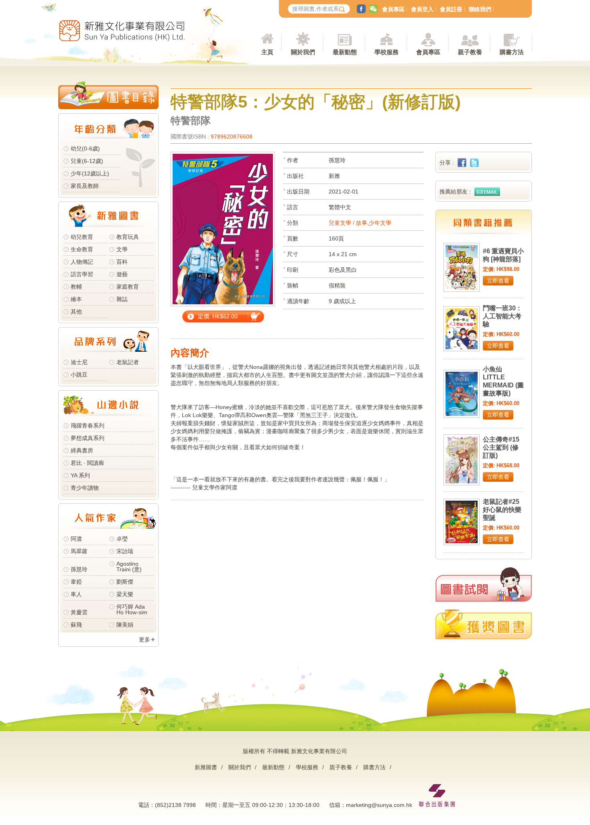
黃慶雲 (79, 612)
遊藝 (122, 274)
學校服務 (386, 52)
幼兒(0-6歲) (85, 148)
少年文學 (380, 223)
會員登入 (422, 9)
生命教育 (82, 249)
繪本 (76, 299)
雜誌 (122, 299)
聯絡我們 (480, 9)
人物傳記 (82, 262)
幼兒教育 (82, 237)
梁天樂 (124, 594)
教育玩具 (127, 237)
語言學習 (82, 274)
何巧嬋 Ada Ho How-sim (131, 609)
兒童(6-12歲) (88, 161)
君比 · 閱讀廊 (87, 463)
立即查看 (498, 280)
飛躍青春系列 (87, 425)
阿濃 (76, 539)
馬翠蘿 (79, 551)
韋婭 (76, 582)
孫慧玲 (79, 569)
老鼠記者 (127, 362)
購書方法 (374, 767)
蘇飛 (76, 624)
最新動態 (273, 767)
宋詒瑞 (124, 551)
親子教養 (341, 767)
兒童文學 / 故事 (348, 223)
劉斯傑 (124, 582)
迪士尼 (79, 362)
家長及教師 (85, 186)
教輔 (76, 286)
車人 (76, 594)
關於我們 (239, 767)
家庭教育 (127, 286)
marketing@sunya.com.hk (379, 805)
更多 (144, 639)
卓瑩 (122, 539)
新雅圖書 (206, 767)
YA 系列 (80, 475)
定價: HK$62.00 (218, 316)
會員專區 (393, 9)
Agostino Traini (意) (129, 566)
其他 (76, 311)
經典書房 (82, 450)
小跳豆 (79, 374)
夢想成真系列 (87, 438)
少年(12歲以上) (90, 173)
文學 (122, 249)
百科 (122, 262)
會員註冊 (451, 9)
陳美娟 (124, 624)
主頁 (267, 52)
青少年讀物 (85, 488)
